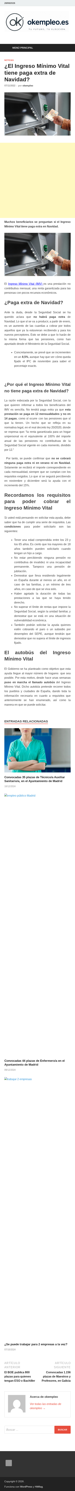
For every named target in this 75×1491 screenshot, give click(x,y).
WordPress (26, 1486)
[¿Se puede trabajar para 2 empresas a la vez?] (37, 1209)
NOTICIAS (9, 60)
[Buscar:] (37, 1430)
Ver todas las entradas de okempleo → (45, 1406)
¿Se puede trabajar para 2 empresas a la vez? (35, 1344)
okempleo (27, 85)
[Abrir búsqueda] (66, 48)
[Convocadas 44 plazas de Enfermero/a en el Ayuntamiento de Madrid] (37, 926)
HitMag (39, 1486)
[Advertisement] (37, 180)
